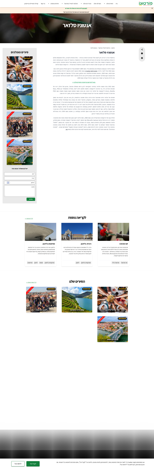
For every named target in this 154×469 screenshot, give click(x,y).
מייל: (33, 178)
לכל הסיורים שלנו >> (31, 282)
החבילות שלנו (97, 3)
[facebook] (142, 53)
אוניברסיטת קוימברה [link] (91, 71)
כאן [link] (67, 129)
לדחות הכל (18, 464)
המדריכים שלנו (87, 3)
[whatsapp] (142, 58)
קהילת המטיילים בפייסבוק (31, 3)
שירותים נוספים (55, 3)
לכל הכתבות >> (29, 218)
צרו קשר (43, 3)
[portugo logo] (145, 4)
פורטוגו (113, 48)
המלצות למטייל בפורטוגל (71, 3)
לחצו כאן (84, 8)
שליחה (31, 199)
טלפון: (32, 182)
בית (117, 3)
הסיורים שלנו (109, 3)
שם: (33, 174)
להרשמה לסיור (19, 79)
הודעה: (32, 187)
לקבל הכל (33, 464)
